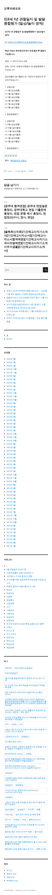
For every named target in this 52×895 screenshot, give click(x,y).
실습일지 (10, 617)
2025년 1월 (11, 389)
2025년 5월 (11, 382)
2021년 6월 (11, 535)
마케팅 (28, 754)
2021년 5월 (11, 539)
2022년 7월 (11, 491)
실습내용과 (10, 809)
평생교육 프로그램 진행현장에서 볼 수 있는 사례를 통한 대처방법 (26, 843)
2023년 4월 (11, 461)
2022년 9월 (11, 484)
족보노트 (10, 640)
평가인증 (38, 832)
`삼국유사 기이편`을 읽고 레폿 (19, 576)
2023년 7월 (11, 450)
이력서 (9, 627)
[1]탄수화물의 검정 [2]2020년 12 (19, 572)
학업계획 (10, 647)
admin (10, 171)
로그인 (26, 188)
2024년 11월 (11, 396)
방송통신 (10, 600)
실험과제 (10, 620)
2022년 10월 (11, 481)
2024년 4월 (11, 420)
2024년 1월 (11, 430)
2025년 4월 (11, 386)
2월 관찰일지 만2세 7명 (16, 569)
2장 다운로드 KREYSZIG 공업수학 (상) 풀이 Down (24, 693)
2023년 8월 (11, 447)
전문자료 (10, 637)
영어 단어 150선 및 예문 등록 (27, 814)
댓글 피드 (10, 877)
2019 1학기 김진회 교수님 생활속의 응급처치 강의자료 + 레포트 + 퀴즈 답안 (25, 711)
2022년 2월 (11, 508)
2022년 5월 (11, 498)
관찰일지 (25, 736)
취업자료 (10, 644)
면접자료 (10, 593)
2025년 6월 (11, 379)
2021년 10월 (11, 522)
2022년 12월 (11, 474)
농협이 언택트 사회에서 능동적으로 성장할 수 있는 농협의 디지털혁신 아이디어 (26, 748)
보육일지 (9, 773)
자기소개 (10, 630)
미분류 (30, 171)
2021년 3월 (11, 546)
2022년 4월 (11, 501)
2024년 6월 (11, 413)
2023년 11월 (11, 437)
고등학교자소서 (12, 736)
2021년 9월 (11, 525)
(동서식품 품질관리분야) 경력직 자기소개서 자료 (25, 679)
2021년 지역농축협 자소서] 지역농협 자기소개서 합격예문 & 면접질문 (26, 718)
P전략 (14, 724)
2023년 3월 (11, 464)
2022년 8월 (11, 488)
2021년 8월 (11, 529)
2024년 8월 (11, 406)
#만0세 (8, 668)
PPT (7, 724)
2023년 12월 (11, 433)
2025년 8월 (11, 376)
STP (21, 724)
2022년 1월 (11, 512)
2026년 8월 (11, 359)
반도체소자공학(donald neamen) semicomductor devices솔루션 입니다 (23, 767)
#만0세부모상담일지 (23, 668)
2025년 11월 (11, 372)
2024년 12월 (11, 393)
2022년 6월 (11, 495)
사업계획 (10, 603)
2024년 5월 (11, 416)
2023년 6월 (11, 454)
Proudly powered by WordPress (26, 890)
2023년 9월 (11, 444)
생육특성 (19, 785)
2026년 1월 (11, 365)
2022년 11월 (11, 478)
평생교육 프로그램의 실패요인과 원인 (21, 837)
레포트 (9, 339)
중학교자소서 (34, 819)
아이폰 (31, 809)
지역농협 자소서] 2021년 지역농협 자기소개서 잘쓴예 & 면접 (25, 826)
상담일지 (9, 785)
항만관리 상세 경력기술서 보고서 (19, 849)
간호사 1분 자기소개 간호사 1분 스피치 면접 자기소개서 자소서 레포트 (26, 730)
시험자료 (10, 613)
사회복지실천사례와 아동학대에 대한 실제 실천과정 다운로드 (25, 779)
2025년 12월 (11, 369)
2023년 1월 (11, 471)
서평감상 (10, 610)
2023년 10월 (11, 440)
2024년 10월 (11, 399)
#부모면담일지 (11, 673)
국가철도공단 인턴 (13, 742)
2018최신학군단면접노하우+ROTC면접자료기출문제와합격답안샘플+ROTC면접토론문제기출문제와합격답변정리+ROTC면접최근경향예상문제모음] (25, 702)
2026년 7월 (11, 362)
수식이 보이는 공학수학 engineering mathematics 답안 (21, 791)
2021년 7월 (11, 532)
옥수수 (8, 819)
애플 (38, 809)
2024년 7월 (11, 410)
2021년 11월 (11, 518)
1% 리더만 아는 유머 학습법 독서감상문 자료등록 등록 (25, 686)
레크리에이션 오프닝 (14, 754)
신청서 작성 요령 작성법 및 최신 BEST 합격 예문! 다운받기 (25, 803)
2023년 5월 (11, 457)
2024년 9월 (11, 403)
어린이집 (9, 814)
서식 (8, 606)
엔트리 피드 (11, 873)
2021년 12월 (11, 515)
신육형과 (9, 797)
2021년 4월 (11, 542)
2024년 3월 (11, 423)
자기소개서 (11, 634)
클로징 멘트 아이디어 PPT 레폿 (18, 832)
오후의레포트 (12, 8)
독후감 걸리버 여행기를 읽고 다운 (20, 586)
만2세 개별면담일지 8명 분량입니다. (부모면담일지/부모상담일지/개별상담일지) (25, 760)
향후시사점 (41, 849)
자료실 (16, 819)
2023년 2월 (11, 467)
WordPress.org (12, 880)
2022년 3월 (11, 505)
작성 (24, 819)
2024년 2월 (11, 427)
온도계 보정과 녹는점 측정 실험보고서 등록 (25, 623)
